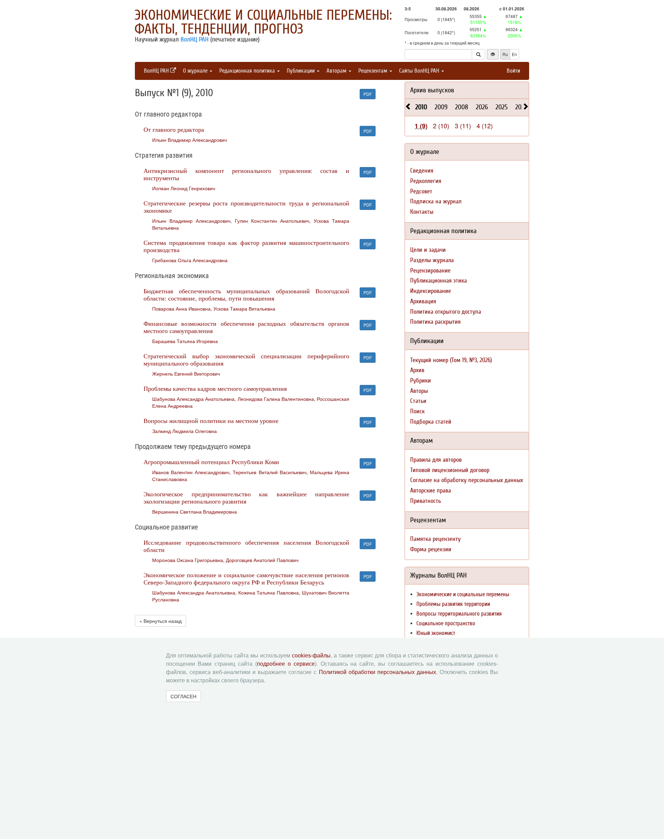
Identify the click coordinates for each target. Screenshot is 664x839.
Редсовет (421, 191)
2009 (441, 107)
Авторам (337, 70)
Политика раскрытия (435, 321)
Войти (513, 70)
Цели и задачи (428, 249)
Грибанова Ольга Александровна (190, 260)
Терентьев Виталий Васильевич (269, 472)
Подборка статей (430, 421)
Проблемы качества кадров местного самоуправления (215, 388)
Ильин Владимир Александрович (189, 139)
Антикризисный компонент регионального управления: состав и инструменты (246, 174)
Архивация (423, 301)
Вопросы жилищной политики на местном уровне (211, 420)
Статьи (418, 401)
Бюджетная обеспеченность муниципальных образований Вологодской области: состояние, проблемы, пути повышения (246, 294)
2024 (521, 107)
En (514, 54)
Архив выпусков (432, 90)
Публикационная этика (438, 280)
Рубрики (420, 380)
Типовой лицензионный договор (449, 470)
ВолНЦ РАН (195, 39)
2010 (421, 107)
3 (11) (463, 125)
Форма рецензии (430, 549)
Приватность (425, 501)
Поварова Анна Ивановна (181, 308)
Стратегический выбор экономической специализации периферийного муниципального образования (246, 359)
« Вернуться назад (160, 620)
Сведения (421, 170)
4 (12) (485, 125)
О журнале (196, 70)
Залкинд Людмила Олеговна (184, 430)
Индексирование (430, 291)
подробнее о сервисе (286, 664)
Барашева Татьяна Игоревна (185, 341)
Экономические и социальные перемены (462, 594)
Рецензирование (430, 270)
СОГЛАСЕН (183, 696)
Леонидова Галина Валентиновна (276, 398)
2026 (482, 107)
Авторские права (430, 490)
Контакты (421, 211)
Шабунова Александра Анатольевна (193, 398)
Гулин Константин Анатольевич (272, 220)
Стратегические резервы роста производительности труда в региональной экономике (246, 206)
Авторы (419, 391)
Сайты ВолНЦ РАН (420, 70)
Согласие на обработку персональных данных (466, 480)
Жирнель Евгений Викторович (186, 373)
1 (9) (421, 125)
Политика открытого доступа (445, 311)
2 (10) (441, 125)
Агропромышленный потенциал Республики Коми (211, 462)
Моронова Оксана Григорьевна (187, 559)
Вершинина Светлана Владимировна (194, 511)
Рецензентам (373, 70)
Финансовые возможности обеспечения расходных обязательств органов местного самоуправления (246, 327)
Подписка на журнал (435, 201)
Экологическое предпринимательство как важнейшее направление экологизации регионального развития (246, 497)
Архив (417, 370)
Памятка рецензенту (435, 539)
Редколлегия (425, 181)
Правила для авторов (436, 459)
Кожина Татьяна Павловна (268, 592)
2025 (502, 107)
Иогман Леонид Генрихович (183, 188)
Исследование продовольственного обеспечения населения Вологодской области (246, 546)
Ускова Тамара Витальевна (244, 308)
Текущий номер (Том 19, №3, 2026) (451, 360)
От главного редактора (174, 129)
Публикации (301, 70)
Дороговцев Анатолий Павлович (262, 559)
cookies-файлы (311, 655)
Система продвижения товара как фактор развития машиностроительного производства (246, 246)
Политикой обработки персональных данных (377, 672)
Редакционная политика (247, 70)
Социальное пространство (445, 623)
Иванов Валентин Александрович (190, 472)
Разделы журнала (432, 260)
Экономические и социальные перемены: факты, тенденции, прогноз (263, 22)
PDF (367, 94)
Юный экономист (435, 633)
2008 (461, 107)
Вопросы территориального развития (459, 613)
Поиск (417, 411)
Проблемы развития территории (453, 604)
